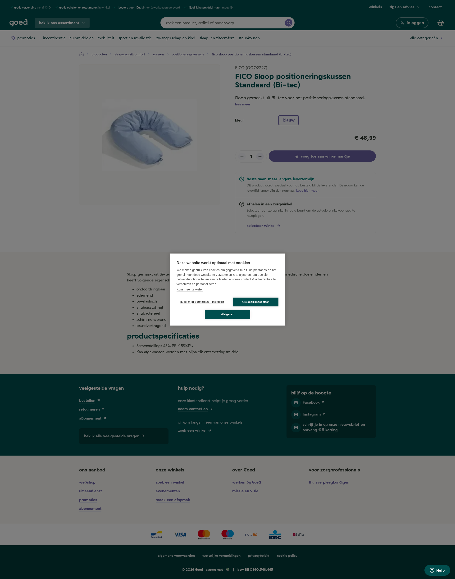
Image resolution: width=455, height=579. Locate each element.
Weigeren (227, 314)
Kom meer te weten (190, 289)
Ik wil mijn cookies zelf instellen (201, 301)
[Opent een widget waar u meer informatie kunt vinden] (437, 571)
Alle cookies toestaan (255, 301)
